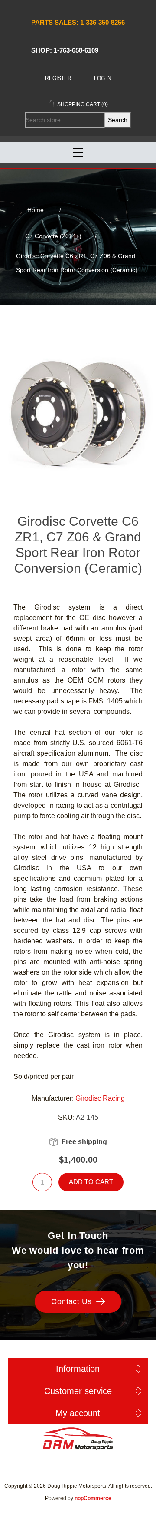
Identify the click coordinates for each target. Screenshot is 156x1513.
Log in (102, 78)
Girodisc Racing (100, 1098)
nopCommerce (93, 1498)
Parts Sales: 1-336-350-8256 (78, 22)
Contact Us (71, 1301)
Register (58, 78)
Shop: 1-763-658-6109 (64, 50)
